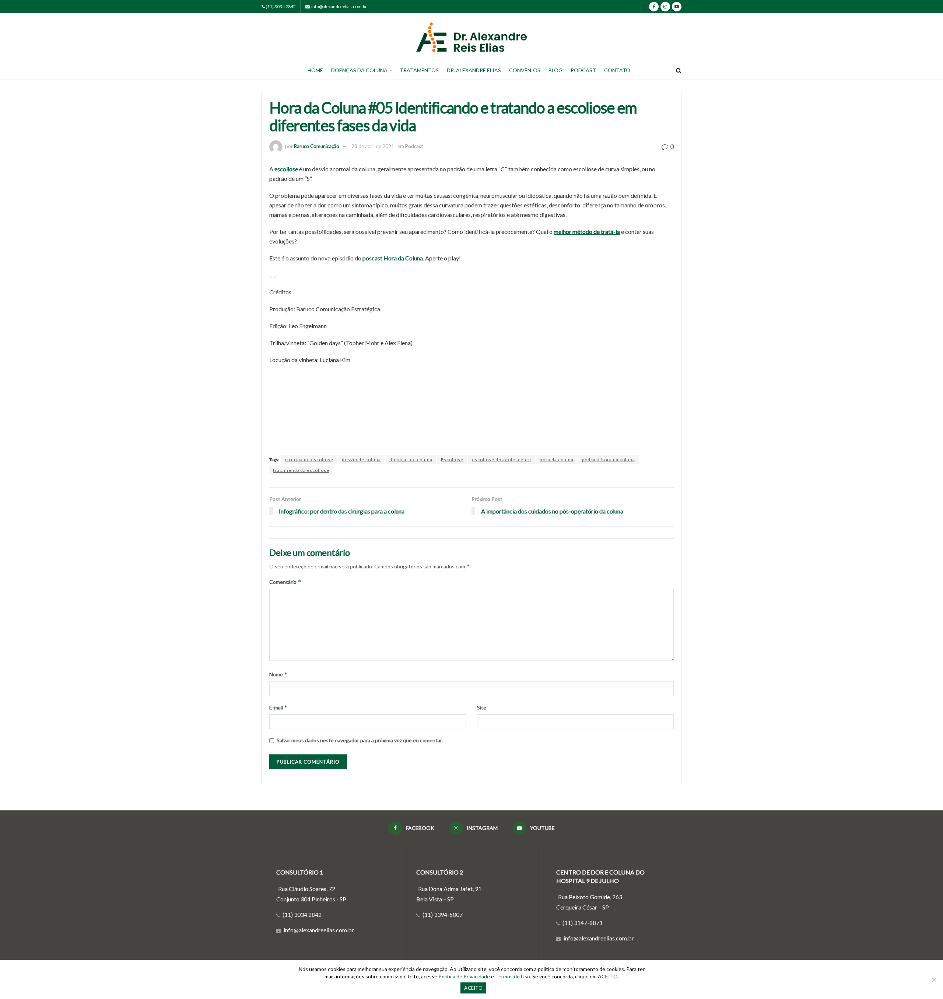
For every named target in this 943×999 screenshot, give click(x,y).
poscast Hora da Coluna (392, 258)
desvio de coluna (361, 459)
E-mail (278, 707)
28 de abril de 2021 (372, 146)
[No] (933, 979)
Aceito (473, 988)
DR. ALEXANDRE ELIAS (474, 70)
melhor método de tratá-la (587, 231)
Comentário (285, 581)
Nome (278, 674)
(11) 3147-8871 (582, 922)
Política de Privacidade (464, 976)
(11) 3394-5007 (443, 914)
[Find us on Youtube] (676, 6)
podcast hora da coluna (608, 459)
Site (481, 707)
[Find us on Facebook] (654, 6)
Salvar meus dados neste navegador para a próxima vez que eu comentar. (360, 740)
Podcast (414, 146)
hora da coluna (557, 459)
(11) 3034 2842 (281, 6)
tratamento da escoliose (301, 470)
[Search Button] (678, 70)
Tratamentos (419, 70)
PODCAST (583, 70)
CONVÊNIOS (524, 70)
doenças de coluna (410, 459)
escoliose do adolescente (501, 459)
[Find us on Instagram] (665, 6)
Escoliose (452, 459)
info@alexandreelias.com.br (339, 6)
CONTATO (617, 70)
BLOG (555, 70)
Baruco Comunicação (316, 146)
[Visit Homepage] (471, 37)
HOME (315, 70)
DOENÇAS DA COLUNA (359, 70)
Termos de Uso (512, 976)
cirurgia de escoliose (309, 459)
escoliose (286, 168)
